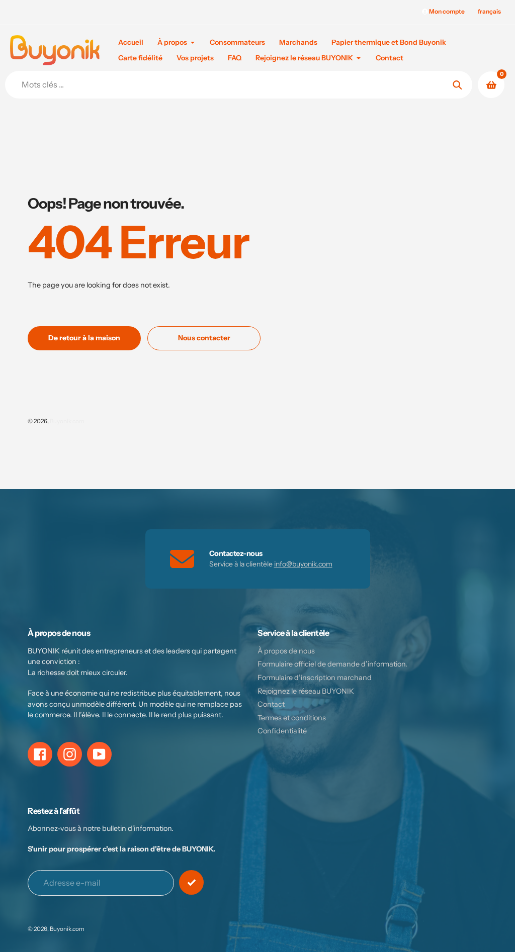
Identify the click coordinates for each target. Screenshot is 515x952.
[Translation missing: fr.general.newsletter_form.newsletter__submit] (191, 882)
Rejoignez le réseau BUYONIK (306, 691)
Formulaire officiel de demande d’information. (332, 664)
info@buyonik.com (303, 563)
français (489, 11)
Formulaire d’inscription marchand (315, 677)
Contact (271, 704)
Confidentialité (282, 730)
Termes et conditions (292, 717)
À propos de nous (286, 650)
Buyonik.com (67, 421)
